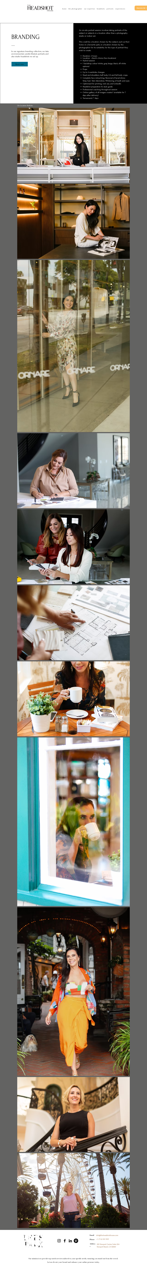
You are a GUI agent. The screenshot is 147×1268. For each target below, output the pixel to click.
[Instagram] (59, 1241)
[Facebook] (64, 1241)
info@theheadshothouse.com (107, 1235)
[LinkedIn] (70, 1241)
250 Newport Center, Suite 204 (108, 1244)
